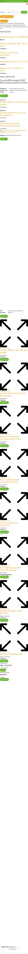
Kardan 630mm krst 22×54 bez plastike (12, 394)
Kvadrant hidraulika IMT (11, 654)
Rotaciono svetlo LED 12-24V (14, 61)
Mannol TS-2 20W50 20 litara (11, 69)
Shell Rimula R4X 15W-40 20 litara (13, 44)
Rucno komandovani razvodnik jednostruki (10, 437)
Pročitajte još (4, 620)
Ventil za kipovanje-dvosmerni (9, 53)
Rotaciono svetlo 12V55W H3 (14, 37)
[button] (5, 348)
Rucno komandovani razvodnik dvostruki (9, 480)
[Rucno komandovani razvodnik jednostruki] (14, 107)
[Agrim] (14, 4)
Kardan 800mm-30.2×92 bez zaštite (13, 351)
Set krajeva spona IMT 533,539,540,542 (10, 568)
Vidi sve (3, 139)
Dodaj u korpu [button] (4, 359)
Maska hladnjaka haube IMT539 (11, 612)
